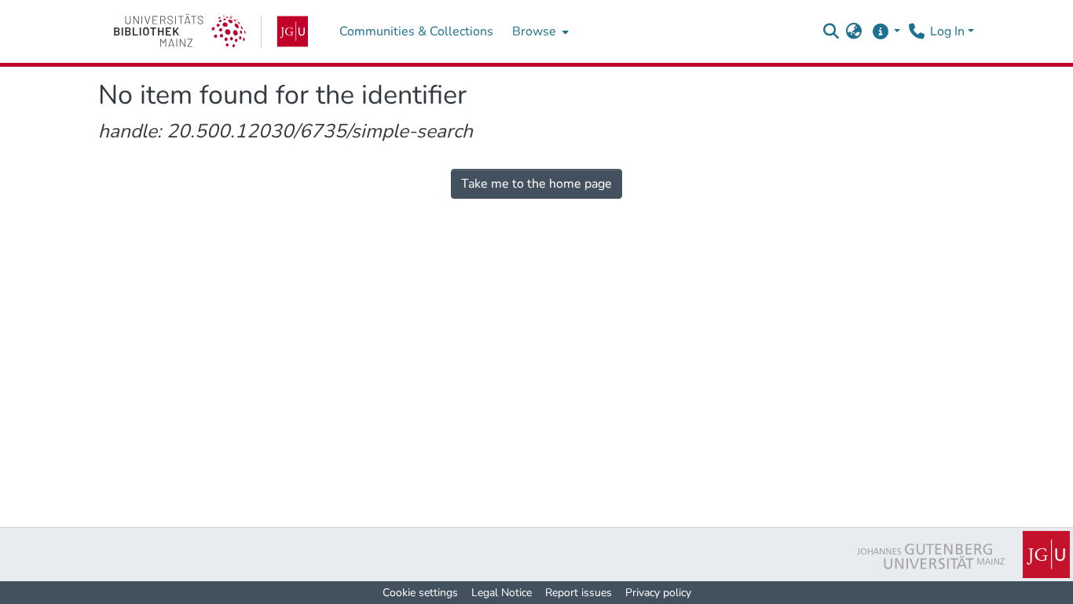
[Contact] (916, 31)
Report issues (578, 592)
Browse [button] (534, 31)
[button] (830, 31)
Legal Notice (501, 592)
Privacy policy (658, 592)
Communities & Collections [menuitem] (416, 31)
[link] (211, 31)
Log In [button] (949, 31)
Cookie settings (420, 592)
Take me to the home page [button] (536, 183)
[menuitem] (539, 31)
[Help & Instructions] (885, 31)
